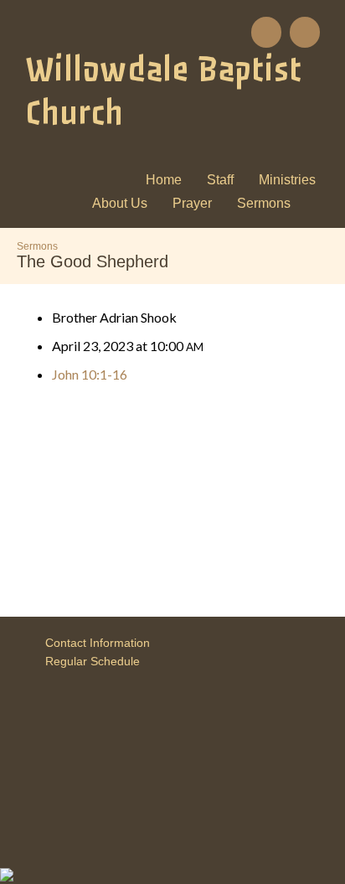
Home (164, 180)
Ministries (287, 180)
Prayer (192, 203)
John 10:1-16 (89, 374)
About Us (119, 203)
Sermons (264, 203)
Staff (220, 180)
